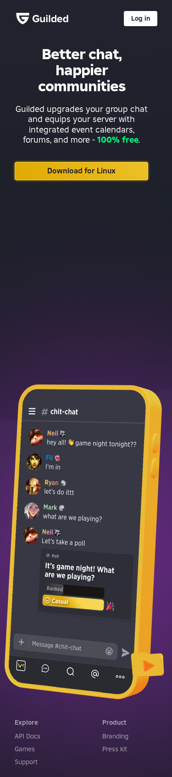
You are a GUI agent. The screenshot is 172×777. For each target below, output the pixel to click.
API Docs (27, 736)
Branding (115, 736)
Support (26, 762)
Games (25, 749)
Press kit (114, 749)
